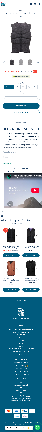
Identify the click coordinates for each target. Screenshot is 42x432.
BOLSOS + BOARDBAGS (21, 355)
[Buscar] (35, 4)
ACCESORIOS (21, 338)
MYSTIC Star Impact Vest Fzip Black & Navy (11, 247)
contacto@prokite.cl (21, 385)
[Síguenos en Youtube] (28, 318)
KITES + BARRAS (21, 341)
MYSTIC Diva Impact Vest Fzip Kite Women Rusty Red (11, 280)
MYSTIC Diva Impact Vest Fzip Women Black (31, 247)
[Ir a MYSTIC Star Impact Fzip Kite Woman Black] (31, 268)
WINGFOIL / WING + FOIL (21, 332)
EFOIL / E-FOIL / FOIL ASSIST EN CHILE (21, 329)
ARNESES (21, 346)
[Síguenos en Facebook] (25, 318)
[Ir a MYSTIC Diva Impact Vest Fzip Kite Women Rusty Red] (11, 268)
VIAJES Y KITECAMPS (21, 371)
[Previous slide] (4, 62)
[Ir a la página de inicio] (3, 4)
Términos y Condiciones (21, 374)
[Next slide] (38, 62)
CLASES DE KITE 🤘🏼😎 (21, 366)
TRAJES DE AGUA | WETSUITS (21, 352)
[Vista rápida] (16, 235)
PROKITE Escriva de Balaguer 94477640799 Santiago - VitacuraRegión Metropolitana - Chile (21, 397)
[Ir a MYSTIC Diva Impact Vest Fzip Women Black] (31, 235)
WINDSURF (21, 335)
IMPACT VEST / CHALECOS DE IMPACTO (21, 349)
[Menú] (31, 4)
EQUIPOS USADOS (21, 369)
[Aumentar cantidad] (37, 99)
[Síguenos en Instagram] (22, 318)
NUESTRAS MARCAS (21, 363)
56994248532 (21, 390)
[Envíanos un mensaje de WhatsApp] (37, 427)
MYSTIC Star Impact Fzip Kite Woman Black (31, 280)
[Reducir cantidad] (4, 99)
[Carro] (39, 4)
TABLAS (21, 343)
